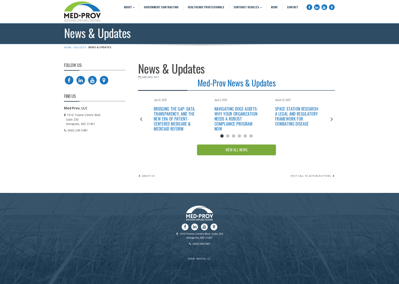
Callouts (79, 47)
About (128, 7)
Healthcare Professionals (206, 7)
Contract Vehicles (246, 7)
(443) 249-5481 (201, 243)
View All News (236, 149)
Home (67, 47)
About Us (148, 175)
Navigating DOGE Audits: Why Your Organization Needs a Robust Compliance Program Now (236, 119)
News (274, 7)
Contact (292, 7)
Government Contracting (161, 7)
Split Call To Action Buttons (311, 175)
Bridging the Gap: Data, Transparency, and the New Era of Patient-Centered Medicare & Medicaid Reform (175, 119)
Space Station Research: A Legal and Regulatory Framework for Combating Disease (297, 116)
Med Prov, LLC (82, 11)
